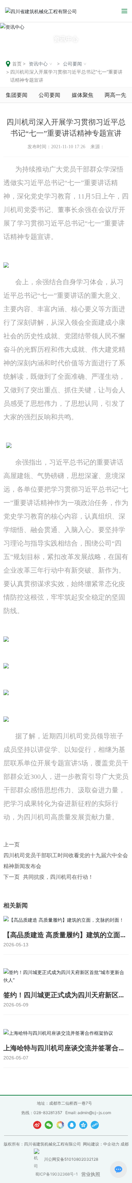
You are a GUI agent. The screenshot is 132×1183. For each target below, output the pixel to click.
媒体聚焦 (82, 95)
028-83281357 (48, 1112)
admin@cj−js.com (94, 1112)
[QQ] (72, 1125)
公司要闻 (72, 64)
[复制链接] (95, 1125)
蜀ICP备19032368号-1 (56, 1174)
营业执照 (90, 1174)
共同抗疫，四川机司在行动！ (58, 876)
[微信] (49, 1125)
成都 (124, 1144)
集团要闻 (16, 95)
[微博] (37, 1125)
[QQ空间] (83, 1125)
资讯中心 (66, 39)
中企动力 (111, 1144)
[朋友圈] (60, 1125)
